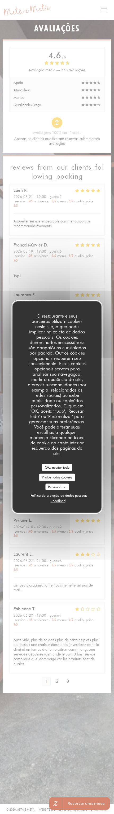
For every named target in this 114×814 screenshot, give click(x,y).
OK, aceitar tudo (57, 467)
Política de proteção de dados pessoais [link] (58, 495)
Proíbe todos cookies (57, 477)
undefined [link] (58, 501)
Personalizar (57, 487)
